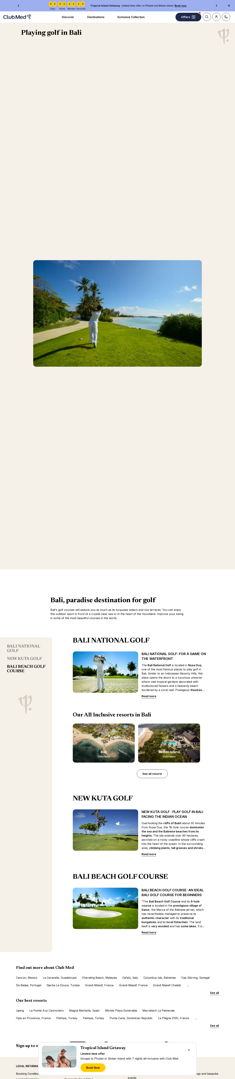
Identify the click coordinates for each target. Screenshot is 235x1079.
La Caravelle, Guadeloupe (60, 977)
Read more (149, 696)
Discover (68, 17)
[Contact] (226, 17)
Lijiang (20, 1010)
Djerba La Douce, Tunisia (63, 985)
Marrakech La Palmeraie (158, 1010)
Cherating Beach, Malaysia (99, 977)
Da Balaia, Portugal (28, 985)
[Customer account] (216, 17)
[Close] (189, 1050)
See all (214, 993)
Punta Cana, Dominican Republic (131, 1018)
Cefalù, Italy (130, 977)
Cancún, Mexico (26, 977)
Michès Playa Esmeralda (121, 1010)
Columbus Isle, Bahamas (159, 977)
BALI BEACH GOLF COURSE (26, 669)
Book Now (93, 1067)
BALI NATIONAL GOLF (23, 648)
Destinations (95, 17)
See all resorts (152, 773)
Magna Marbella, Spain (84, 1010)
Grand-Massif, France (99, 985)
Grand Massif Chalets (167, 985)
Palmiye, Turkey (66, 1018)
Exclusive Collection (131, 17)
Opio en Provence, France (33, 1018)
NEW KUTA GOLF (24, 659)
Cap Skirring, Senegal (195, 977)
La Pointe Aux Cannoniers (46, 1010)
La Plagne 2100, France (173, 1018)
